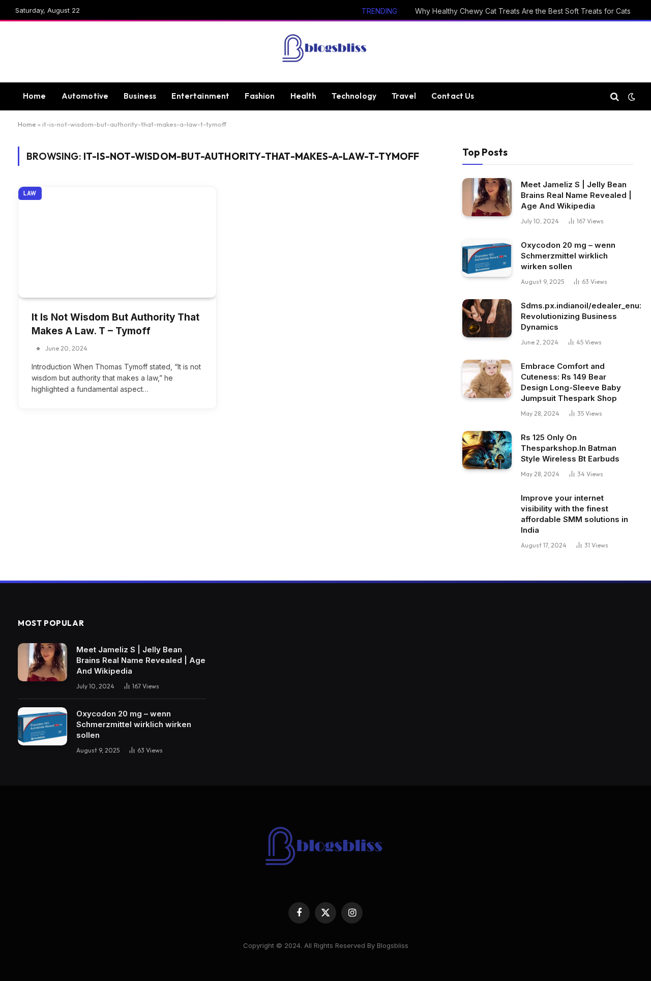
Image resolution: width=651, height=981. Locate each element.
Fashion (260, 96)
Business (140, 96)
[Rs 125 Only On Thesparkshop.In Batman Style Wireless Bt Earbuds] (487, 450)
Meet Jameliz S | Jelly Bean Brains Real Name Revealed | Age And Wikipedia (576, 195)
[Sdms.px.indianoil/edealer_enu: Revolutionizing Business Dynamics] (487, 318)
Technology (354, 96)
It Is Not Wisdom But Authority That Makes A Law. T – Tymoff (115, 324)
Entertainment (200, 96)
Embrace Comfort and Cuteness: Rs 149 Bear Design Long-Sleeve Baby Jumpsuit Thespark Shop (571, 382)
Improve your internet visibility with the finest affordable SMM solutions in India (574, 514)
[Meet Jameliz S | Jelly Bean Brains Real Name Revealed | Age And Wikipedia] (487, 197)
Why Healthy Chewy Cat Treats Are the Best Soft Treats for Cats (523, 11)
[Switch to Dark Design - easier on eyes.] (631, 97)
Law (30, 193)
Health (303, 96)
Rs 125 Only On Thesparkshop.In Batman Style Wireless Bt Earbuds (570, 448)
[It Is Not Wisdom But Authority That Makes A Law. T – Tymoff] (117, 242)
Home (34, 96)
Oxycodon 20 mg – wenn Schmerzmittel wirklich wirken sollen (568, 255)
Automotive (85, 96)
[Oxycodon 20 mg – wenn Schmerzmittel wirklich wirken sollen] (487, 258)
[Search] (614, 96)
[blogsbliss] (325, 51)
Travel (404, 96)
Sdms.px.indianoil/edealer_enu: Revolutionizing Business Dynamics (581, 316)
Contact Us (453, 96)
